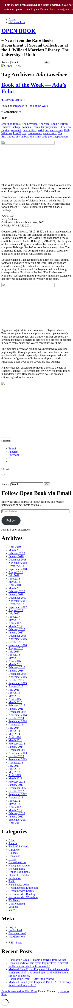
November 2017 (18, 600)
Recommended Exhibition (23, 887)
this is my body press (42, 136)
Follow (11, 520)
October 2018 (16, 565)
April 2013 (15, 775)
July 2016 (14, 651)
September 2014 (18, 721)
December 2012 (17, 787)
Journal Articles (17, 862)
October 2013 (16, 756)
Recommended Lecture (22, 890)
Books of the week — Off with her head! (32, 978)
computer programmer (46, 126)
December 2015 (17, 673)
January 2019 (16, 556)
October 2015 (16, 680)
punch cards (50, 133)
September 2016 (18, 645)
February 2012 (17, 813)
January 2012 (16, 816)
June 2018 (14, 578)
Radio (12, 881)
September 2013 (18, 759)
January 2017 (16, 632)
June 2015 (14, 692)
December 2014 (17, 711)
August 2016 (16, 648)
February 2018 (17, 591)
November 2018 (18, 562)
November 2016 (18, 638)
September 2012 (18, 794)
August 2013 (16, 762)
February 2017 (17, 629)
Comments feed (17, 933)
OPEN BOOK (18, 31)
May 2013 (14, 772)
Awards (13, 843)
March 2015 (15, 702)
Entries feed (15, 930)
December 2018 (17, 559)
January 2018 (16, 594)
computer (27, 126)
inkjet (41, 130)
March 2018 (15, 588)
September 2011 (18, 819)
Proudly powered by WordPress (19, 991)
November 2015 (18, 676)
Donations (14, 855)
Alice (12, 840)
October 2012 (16, 791)
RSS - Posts (15, 942)
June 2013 (14, 768)
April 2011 (15, 822)
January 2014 (16, 746)
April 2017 (15, 622)
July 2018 (14, 575)
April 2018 (15, 584)
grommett (16, 130)
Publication (15, 878)
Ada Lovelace (29, 123)
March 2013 (15, 778)
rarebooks (18, 105)
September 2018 (18, 569)
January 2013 (16, 784)
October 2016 (16, 642)
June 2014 (14, 730)
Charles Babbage (11, 126)
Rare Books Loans (19, 884)
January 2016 (16, 670)
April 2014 (15, 737)
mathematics (35, 133)
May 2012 (14, 803)
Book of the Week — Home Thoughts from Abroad (37, 959)
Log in (12, 927)
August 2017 (16, 610)
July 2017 (14, 613)
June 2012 (14, 800)
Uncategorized (17, 903)
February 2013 (17, 781)
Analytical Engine (49, 123)
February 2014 (17, 743)
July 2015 (14, 689)
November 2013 (18, 753)
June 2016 (14, 654)
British (64, 123)
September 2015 (18, 683)
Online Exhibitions (19, 871)
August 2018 (16, 572)
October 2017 (16, 603)
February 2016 (17, 667)
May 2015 (14, 695)
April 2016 (15, 661)
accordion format (10, 123)
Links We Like (17, 22)
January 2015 (16, 708)
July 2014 (14, 727)
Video (12, 909)
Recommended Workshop (23, 897)
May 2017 (14, 619)
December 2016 (17, 635)
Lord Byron (19, 133)
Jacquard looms (54, 130)
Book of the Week (38, 105)
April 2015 (15, 699)
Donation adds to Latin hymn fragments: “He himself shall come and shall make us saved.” (38, 964)
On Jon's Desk (17, 868)
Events (12, 859)
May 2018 (14, 581)
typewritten (61, 136)
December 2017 (17, 597)
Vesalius (13, 906)
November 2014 (18, 714)
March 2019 (15, 550)
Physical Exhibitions (20, 875)
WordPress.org (17, 936)
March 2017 (15, 626)
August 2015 (16, 686)
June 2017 (14, 616)
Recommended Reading (22, 894)
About (12, 19)
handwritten (29, 130)
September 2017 (18, 607)
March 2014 (15, 740)
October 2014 (16, 718)
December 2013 (17, 749)
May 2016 (14, 657)
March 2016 (15, 664)
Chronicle (14, 849)
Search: (5, 62)
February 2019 (17, 553)
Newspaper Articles (19, 865)
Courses (13, 852)
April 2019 (15, 546)
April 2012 (15, 806)
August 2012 (16, 797)
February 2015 (17, 705)
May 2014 (14, 734)
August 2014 (16, 724)
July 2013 (14, 765)
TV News (14, 900)
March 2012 (15, 810)
